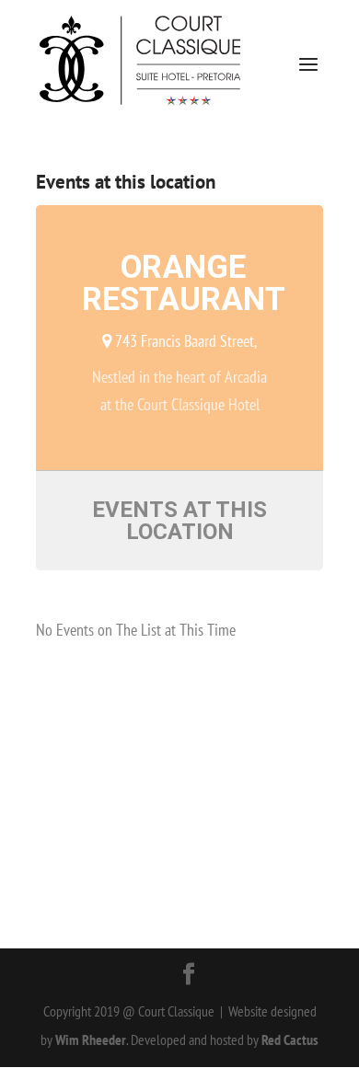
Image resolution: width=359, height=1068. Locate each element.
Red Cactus (289, 1039)
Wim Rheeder (90, 1039)
